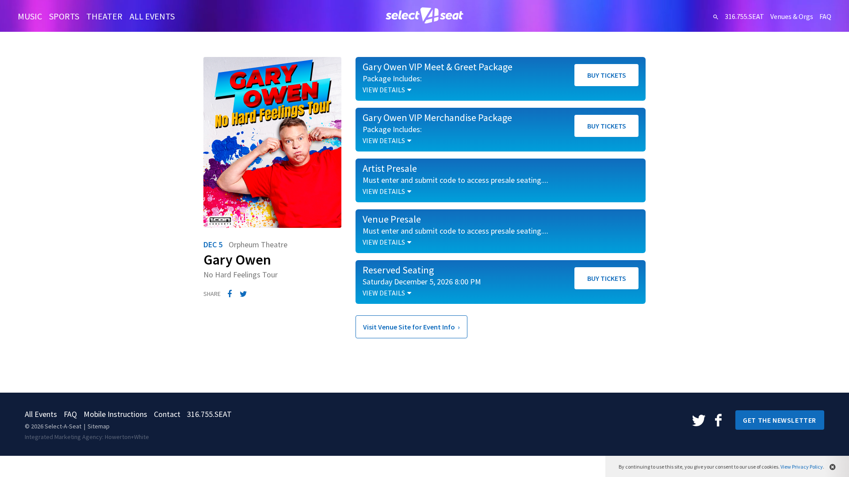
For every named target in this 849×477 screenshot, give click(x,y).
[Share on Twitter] (243, 294)
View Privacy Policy (801, 466)
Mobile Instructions (115, 414)
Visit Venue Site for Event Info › (411, 326)
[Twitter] (699, 420)
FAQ (825, 16)
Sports (64, 16)
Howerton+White (127, 437)
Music (30, 16)
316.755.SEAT (744, 16)
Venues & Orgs (791, 16)
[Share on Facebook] (229, 294)
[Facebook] (718, 420)
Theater (104, 16)
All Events (152, 16)
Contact (167, 414)
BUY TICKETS (606, 75)
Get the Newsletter (779, 420)
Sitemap (99, 426)
